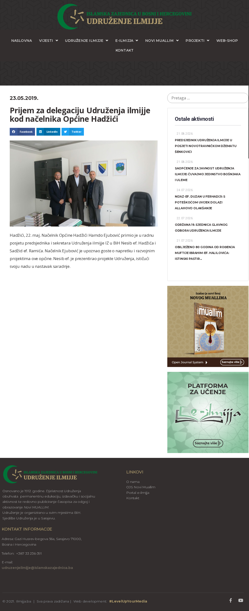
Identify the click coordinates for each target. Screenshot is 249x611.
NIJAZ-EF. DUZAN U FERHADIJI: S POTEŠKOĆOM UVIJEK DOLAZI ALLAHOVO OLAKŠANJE (200, 202)
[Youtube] (241, 600)
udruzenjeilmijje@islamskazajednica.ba (37, 568)
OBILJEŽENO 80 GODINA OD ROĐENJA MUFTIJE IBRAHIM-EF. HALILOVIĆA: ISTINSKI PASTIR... (205, 253)
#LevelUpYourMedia (128, 601)
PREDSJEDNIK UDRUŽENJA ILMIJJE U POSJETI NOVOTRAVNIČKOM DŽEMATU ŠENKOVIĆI (206, 146)
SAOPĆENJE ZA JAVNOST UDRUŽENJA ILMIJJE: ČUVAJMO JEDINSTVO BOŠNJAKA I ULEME (207, 174)
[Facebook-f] (231, 600)
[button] (22, 132)
